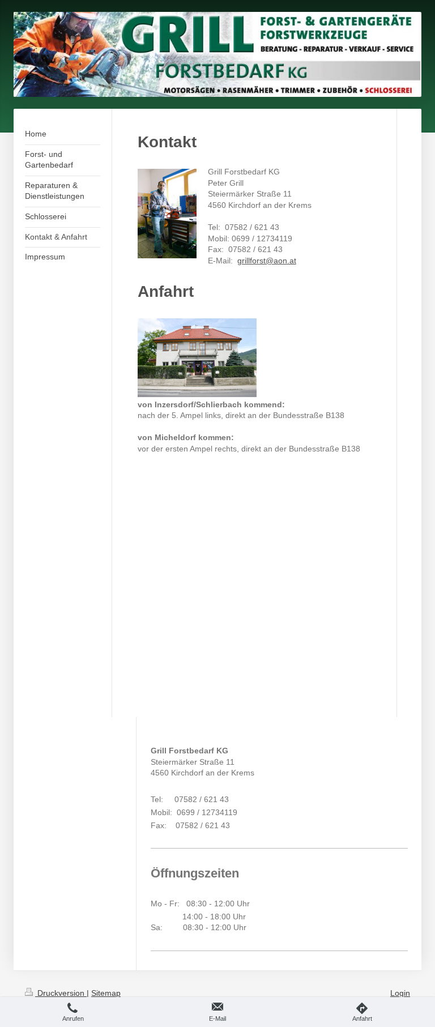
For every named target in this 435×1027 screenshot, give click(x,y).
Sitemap (106, 993)
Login (400, 993)
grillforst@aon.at (266, 260)
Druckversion (61, 993)
